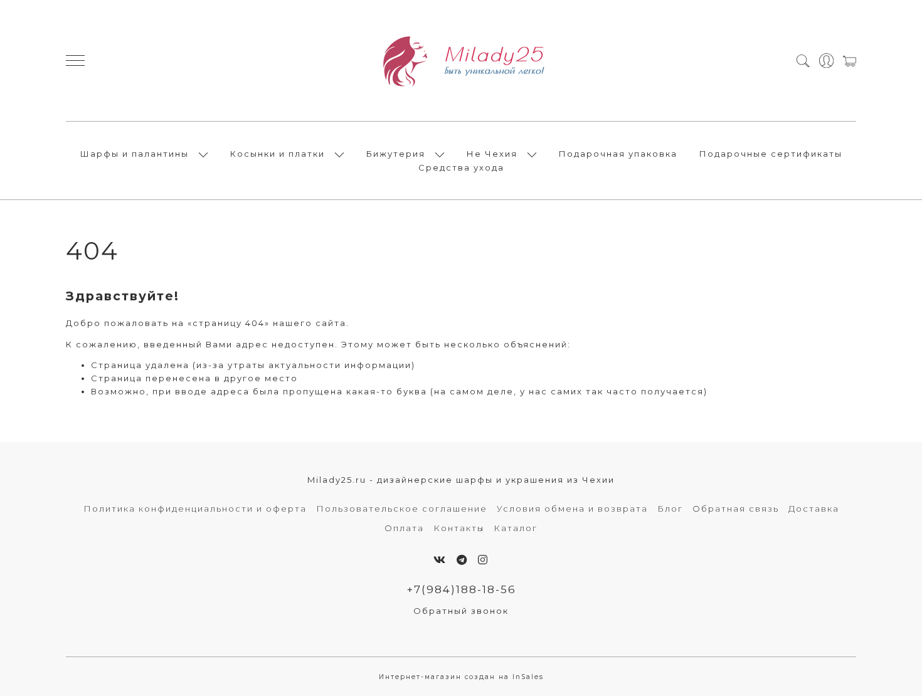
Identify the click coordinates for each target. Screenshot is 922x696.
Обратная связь (735, 509)
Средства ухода (461, 167)
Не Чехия (492, 154)
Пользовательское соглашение (401, 509)
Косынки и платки (277, 154)
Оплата (404, 528)
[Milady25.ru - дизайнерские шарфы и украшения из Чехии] (461, 60)
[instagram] (483, 560)
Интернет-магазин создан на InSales (461, 677)
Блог (670, 509)
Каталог (516, 528)
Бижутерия (395, 154)
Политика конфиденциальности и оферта (195, 509)
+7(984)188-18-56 (461, 589)
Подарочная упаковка (618, 154)
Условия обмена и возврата (572, 509)
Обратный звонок (461, 611)
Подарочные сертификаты (770, 154)
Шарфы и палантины (134, 154)
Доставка (813, 509)
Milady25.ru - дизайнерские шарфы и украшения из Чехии (461, 480)
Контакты (458, 528)
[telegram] (462, 560)
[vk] (440, 560)
